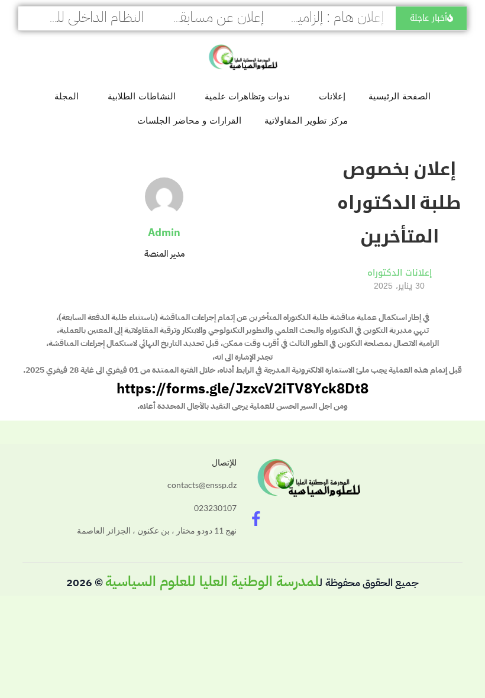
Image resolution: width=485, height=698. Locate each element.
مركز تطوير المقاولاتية (306, 120)
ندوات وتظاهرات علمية (247, 96)
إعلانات (332, 96)
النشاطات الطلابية (142, 96)
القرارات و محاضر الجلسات (189, 120)
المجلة (66, 96)
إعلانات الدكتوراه (399, 273)
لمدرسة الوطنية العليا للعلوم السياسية (212, 581)
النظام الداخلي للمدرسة (82, 17)
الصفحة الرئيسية (399, 96)
